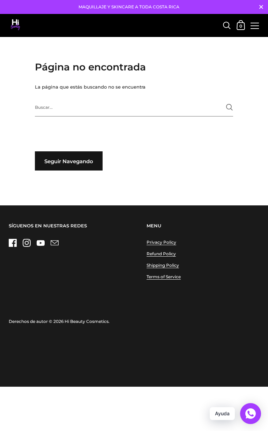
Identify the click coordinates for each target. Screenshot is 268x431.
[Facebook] (13, 243)
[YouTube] (40, 243)
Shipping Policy (163, 265)
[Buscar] (229, 107)
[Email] (54, 243)
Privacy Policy (161, 242)
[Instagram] (27, 243)
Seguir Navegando (68, 161)
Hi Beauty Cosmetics (87, 321)
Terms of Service (164, 276)
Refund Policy (161, 253)
